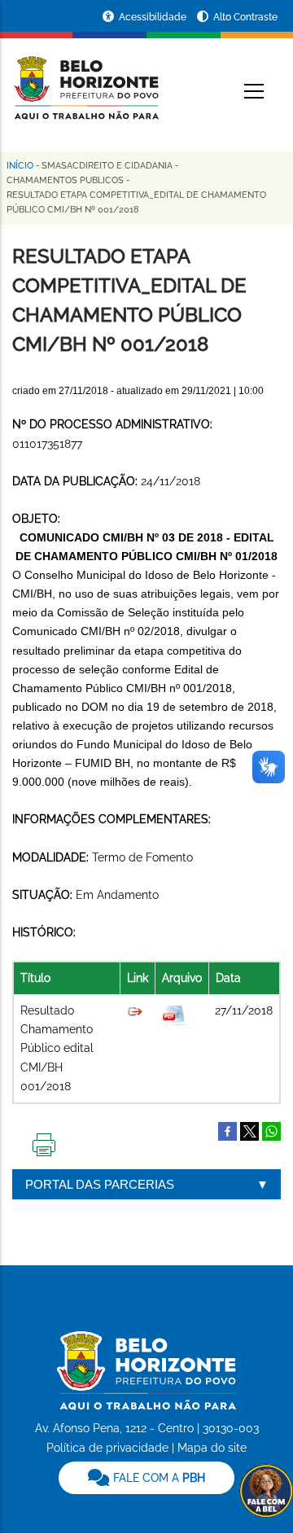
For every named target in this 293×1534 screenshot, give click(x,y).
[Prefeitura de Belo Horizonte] (85, 78)
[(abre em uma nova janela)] (249, 1130)
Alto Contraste (245, 17)
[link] (146, 1478)
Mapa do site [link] (212, 1447)
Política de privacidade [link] (107, 1447)
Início (20, 165)
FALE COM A (157, 1477)
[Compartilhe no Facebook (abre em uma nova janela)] (227, 1130)
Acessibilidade (154, 17)
